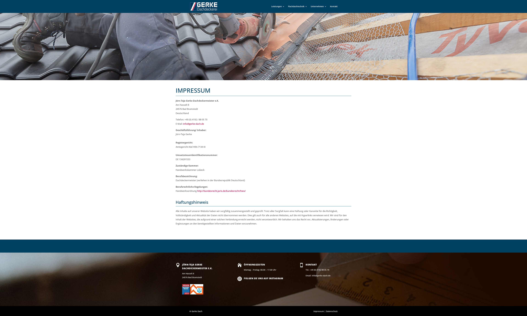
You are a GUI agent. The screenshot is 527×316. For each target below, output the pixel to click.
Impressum (318, 311)
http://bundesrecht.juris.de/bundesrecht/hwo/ (221, 190)
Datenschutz (332, 311)
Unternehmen (317, 6)
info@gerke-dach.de (193, 123)
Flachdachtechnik (296, 6)
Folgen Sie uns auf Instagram (263, 278)
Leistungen (276, 6)
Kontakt (334, 6)
